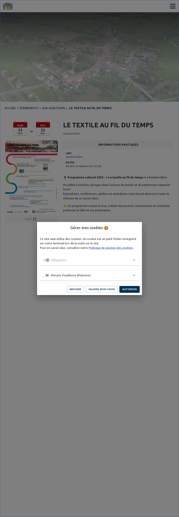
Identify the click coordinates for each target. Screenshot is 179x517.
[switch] (44, 275)
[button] (89, 260)
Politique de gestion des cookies (111, 247)
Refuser (75, 289)
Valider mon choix (101, 289)
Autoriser (129, 289)
